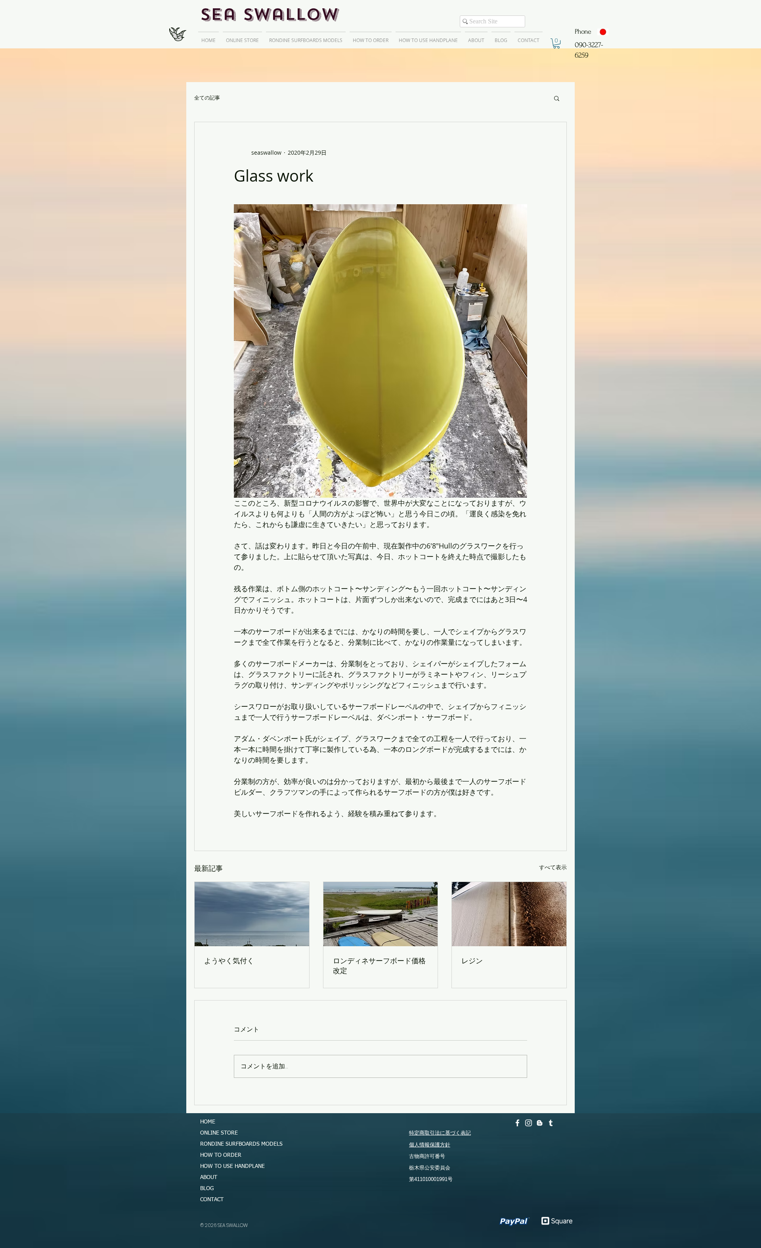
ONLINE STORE (219, 1133)
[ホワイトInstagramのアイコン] (528, 1122)
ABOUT (208, 1177)
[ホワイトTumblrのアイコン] (550, 1122)
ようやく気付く (229, 960)
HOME (207, 1122)
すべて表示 (553, 867)
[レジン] (509, 914)
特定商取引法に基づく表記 (440, 1133)
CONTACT (212, 1199)
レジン (472, 960)
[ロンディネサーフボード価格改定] (380, 914)
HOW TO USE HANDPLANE (232, 1166)
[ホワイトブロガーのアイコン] (539, 1122)
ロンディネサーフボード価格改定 (379, 965)
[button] (556, 43)
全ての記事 (207, 98)
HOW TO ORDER (220, 1155)
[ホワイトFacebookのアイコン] (517, 1122)
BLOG (207, 1188)
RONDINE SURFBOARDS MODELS (237, 1144)
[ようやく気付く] (252, 914)
